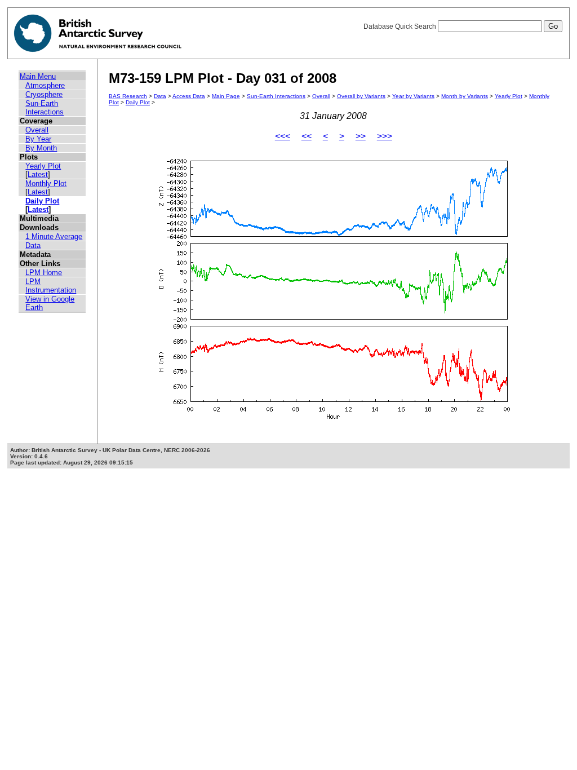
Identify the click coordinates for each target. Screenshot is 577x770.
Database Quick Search (400, 26)
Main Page (226, 96)
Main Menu (38, 76)
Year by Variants (413, 96)
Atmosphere (45, 85)
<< (306, 136)
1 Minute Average (53, 236)
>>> (384, 136)
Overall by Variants (361, 96)
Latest (38, 174)
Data (33, 245)
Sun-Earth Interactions (44, 107)
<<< (282, 136)
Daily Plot (42, 201)
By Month (41, 148)
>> (361, 136)
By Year (38, 139)
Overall (36, 130)
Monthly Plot (45, 183)
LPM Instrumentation (50, 285)
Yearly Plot (43, 166)
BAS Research (128, 96)
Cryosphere (44, 94)
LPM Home (43, 272)
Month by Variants (464, 96)
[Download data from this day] (333, 419)
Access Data (188, 96)
